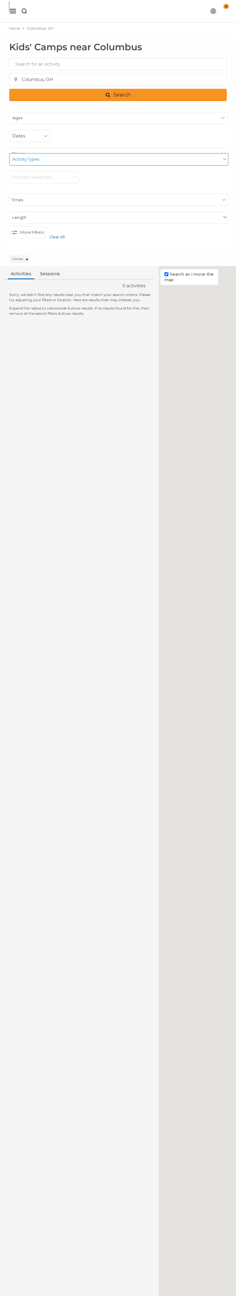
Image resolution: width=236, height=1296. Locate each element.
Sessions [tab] (50, 274)
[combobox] (118, 64)
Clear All (57, 237)
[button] (118, 95)
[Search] (24, 11)
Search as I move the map (189, 277)
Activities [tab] (21, 274)
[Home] (121, 11)
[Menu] (12, 11)
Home (14, 28)
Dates (18, 136)
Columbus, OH (40, 28)
